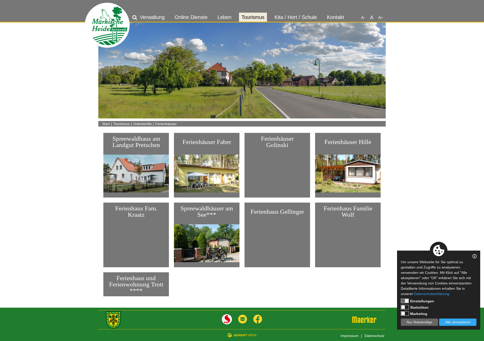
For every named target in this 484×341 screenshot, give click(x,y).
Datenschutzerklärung (431, 294)
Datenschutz (374, 336)
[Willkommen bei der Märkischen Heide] (107, 25)
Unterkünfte (142, 124)
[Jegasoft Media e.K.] (242, 335)
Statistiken (419, 307)
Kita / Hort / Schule (296, 17)
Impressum (349, 336)
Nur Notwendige (419, 322)
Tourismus (252, 17)
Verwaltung (152, 17)
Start (106, 124)
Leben (224, 17)
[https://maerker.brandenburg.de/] (364, 319)
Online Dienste (191, 17)
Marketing (418, 314)
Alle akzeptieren (458, 322)
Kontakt (335, 17)
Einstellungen (422, 301)
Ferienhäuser (166, 124)
